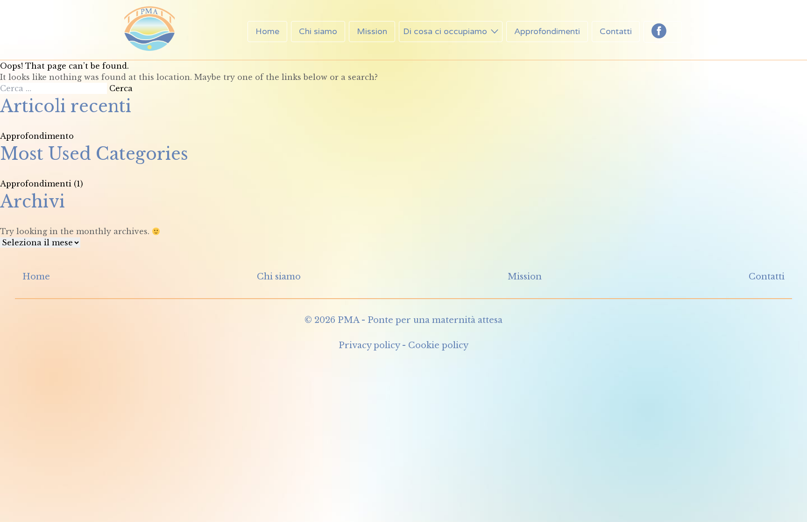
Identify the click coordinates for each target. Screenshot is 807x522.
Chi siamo (318, 31)
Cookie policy (438, 345)
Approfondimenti (547, 31)
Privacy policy (369, 345)
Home (267, 31)
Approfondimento (37, 136)
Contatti (616, 31)
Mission (372, 31)
